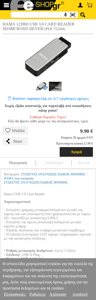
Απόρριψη (57, 294)
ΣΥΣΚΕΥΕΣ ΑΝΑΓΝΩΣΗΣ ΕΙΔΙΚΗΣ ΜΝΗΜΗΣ (53, 174)
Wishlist (18, 130)
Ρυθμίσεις (37, 294)
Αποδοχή (80, 294)
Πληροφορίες (15, 294)
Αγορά (76, 152)
